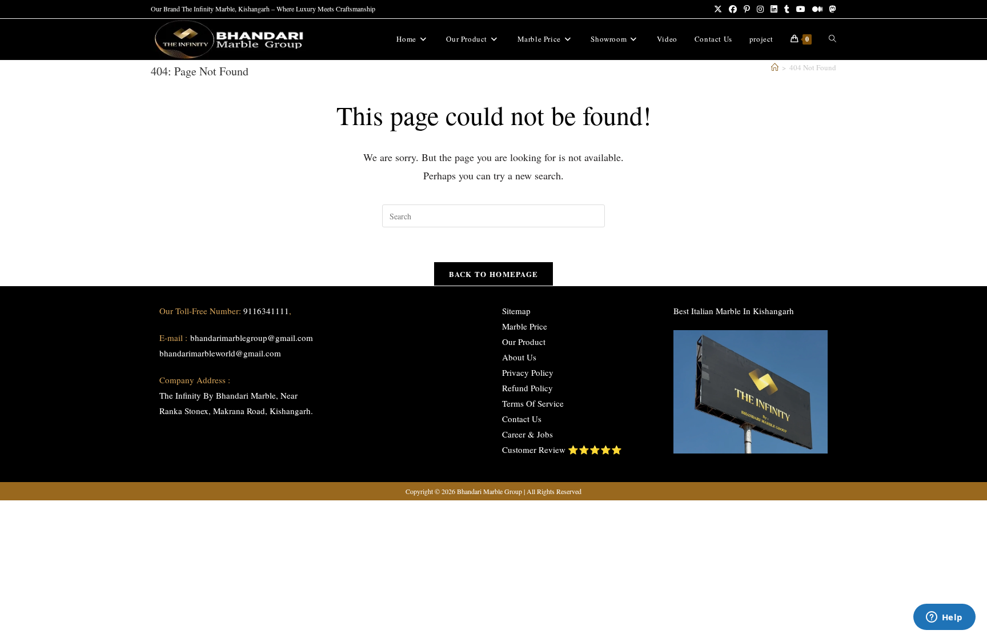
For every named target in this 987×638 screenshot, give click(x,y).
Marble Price (524, 326)
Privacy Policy (527, 372)
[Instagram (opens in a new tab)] (760, 9)
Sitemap (516, 310)
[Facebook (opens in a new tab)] (732, 9)
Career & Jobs (527, 434)
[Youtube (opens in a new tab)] (801, 9)
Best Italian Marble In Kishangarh (733, 310)
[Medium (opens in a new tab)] (817, 9)
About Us (519, 357)
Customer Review (533, 449)
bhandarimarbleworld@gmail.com (220, 353)
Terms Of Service (533, 403)
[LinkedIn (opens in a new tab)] (774, 9)
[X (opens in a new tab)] (718, 9)
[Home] (775, 67)
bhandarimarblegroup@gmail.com (251, 337)
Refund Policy (527, 388)
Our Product (523, 341)
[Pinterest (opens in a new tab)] (746, 9)
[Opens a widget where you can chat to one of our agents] (944, 618)
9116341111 (266, 310)
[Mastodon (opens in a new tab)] (831, 9)
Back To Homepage (494, 273)
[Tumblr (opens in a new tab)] (787, 9)
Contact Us (521, 418)
